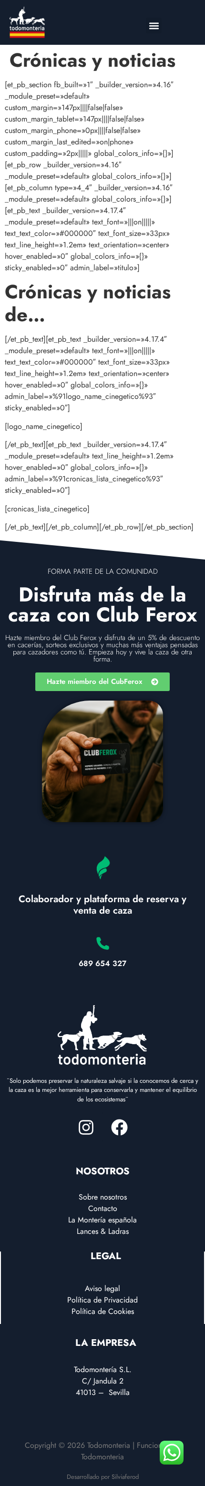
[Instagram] (85, 1127)
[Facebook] (119, 1127)
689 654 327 (102, 963)
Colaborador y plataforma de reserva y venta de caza (102, 904)
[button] (154, 25)
